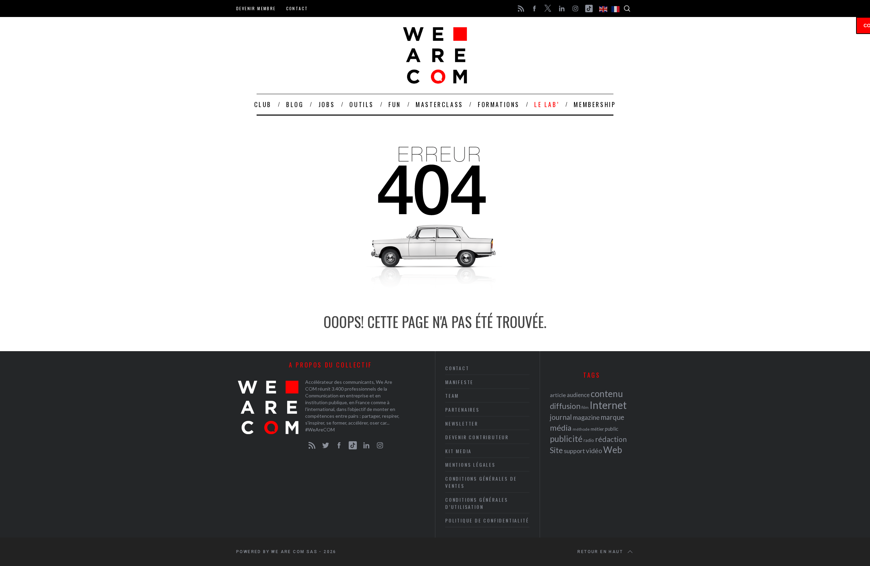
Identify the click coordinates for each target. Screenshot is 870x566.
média (561, 427)
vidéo (594, 450)
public (611, 429)
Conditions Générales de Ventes (481, 482)
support (574, 450)
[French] (615, 8)
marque (612, 417)
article (558, 395)
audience (578, 394)
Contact (297, 8)
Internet (608, 405)
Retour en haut (600, 551)
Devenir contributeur (477, 437)
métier (597, 429)
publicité (566, 439)
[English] (603, 8)
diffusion (565, 406)
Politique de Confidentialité (487, 520)
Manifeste (459, 381)
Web (612, 449)
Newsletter (461, 423)
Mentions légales (470, 464)
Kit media (458, 450)
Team (452, 395)
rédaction (611, 439)
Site (556, 450)
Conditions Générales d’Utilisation (476, 503)
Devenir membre (256, 8)
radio (589, 440)
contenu (607, 393)
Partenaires (462, 409)
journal (561, 417)
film (585, 407)
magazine (586, 417)
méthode (581, 429)
